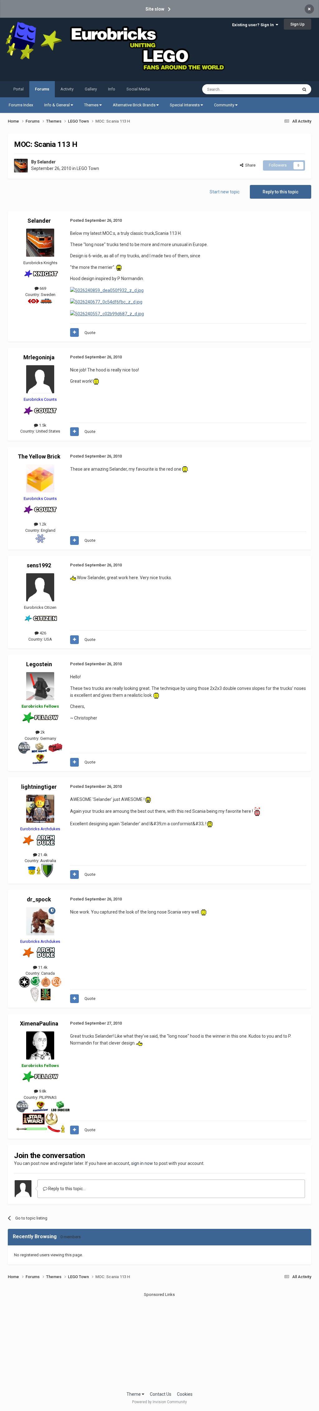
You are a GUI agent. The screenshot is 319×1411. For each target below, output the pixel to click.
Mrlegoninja (39, 357)
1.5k (42, 425)
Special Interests (185, 105)
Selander (46, 161)
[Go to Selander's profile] (21, 165)
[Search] (304, 89)
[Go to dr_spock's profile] (40, 921)
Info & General (57, 105)
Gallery (91, 89)
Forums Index (21, 105)
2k (42, 732)
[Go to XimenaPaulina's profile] (40, 1045)
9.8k (42, 1091)
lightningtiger (39, 786)
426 (42, 633)
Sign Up (297, 24)
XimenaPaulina (39, 1023)
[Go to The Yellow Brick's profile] (40, 478)
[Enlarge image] (118, 267)
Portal (18, 89)
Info (111, 89)
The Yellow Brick (39, 456)
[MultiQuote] (74, 332)
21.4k (42, 854)
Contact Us (160, 1394)
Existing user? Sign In (254, 24)
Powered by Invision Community (159, 1402)
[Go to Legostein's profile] (40, 686)
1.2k (42, 524)
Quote (89, 332)
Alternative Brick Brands (134, 105)
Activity (67, 89)
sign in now (142, 1163)
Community (224, 105)
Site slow (154, 9)
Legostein (39, 664)
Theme (134, 1394)
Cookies (185, 1394)
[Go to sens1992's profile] (40, 587)
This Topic (280, 89)
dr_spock (39, 899)
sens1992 (39, 565)
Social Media (138, 89)
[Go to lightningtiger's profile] (40, 809)
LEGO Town (88, 168)
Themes (91, 105)
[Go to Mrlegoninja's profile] (40, 379)
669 (42, 288)
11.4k (42, 967)
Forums (42, 89)
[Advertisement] (159, 1341)
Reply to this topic (280, 191)
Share (249, 165)
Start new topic (225, 191)
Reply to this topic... (66, 1188)
